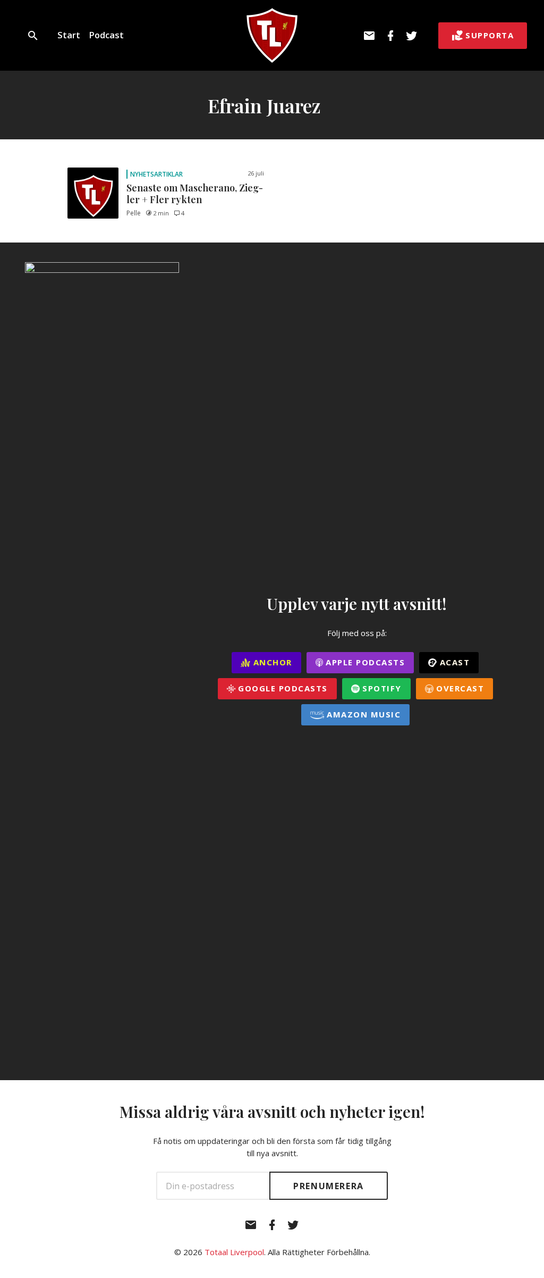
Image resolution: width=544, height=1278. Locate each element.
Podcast (106, 35)
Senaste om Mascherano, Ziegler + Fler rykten (194, 193)
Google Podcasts (281, 688)
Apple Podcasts (364, 662)
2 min (161, 213)
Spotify (381, 688)
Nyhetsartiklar (156, 174)
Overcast (459, 688)
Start (68, 35)
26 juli (256, 173)
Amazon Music (362, 714)
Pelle (133, 213)
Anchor (271, 662)
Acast (453, 662)
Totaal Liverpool (234, 1252)
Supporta (489, 35)
